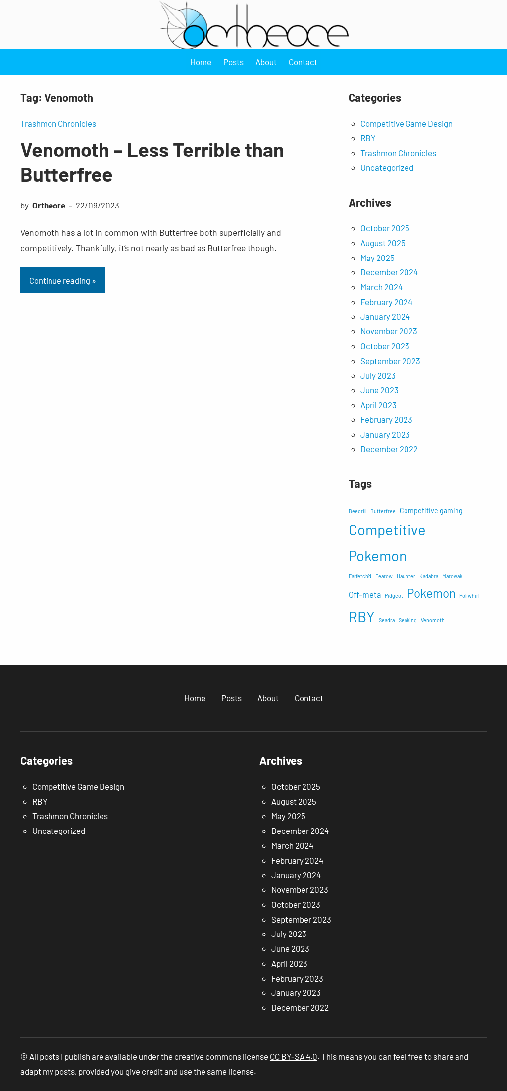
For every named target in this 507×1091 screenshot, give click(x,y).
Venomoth (433, 620)
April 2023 (378, 405)
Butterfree (383, 511)
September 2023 (390, 360)
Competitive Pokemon (387, 542)
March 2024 (381, 287)
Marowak (452, 576)
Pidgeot (394, 595)
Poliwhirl (469, 595)
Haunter (406, 576)
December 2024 (389, 272)
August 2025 (383, 243)
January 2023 (385, 434)
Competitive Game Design (406, 123)
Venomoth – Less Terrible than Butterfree (152, 161)
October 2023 (384, 346)
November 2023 (388, 331)
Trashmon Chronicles (58, 123)
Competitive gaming (431, 510)
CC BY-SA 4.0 (293, 1056)
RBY (368, 138)
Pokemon (431, 593)
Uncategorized (386, 167)
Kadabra (428, 576)
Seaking (408, 620)
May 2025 (377, 257)
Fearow (384, 576)
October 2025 (384, 228)
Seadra (387, 620)
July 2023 (378, 375)
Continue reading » (62, 280)
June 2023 (379, 390)
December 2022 (389, 449)
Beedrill (357, 511)
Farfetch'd (360, 576)
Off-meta (365, 594)
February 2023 (386, 419)
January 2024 (385, 316)
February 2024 (386, 302)
